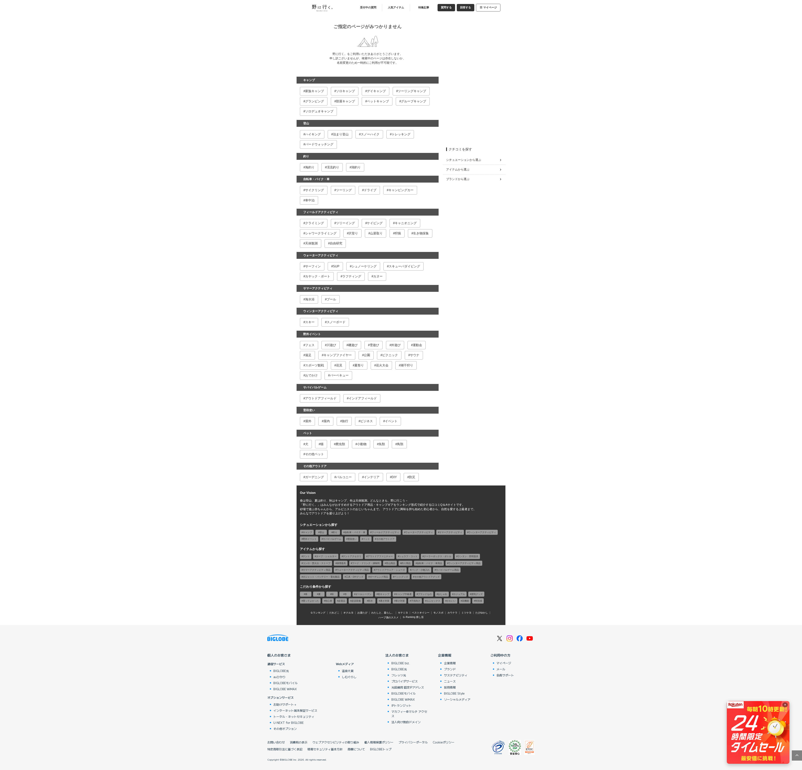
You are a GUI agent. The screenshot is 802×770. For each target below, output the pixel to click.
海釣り (310, 167)
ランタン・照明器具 (468, 556)
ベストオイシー (420, 612)
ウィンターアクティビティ (320, 311)
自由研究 (336, 243)
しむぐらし (349, 677)
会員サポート (505, 675)
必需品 (341, 601)
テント (306, 556)
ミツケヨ (466, 612)
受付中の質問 (368, 7)
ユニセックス (433, 601)
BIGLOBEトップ (380, 749)
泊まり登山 (341, 134)
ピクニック (390, 355)
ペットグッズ (401, 577)
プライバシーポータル (413, 742)
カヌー (378, 276)
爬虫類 (340, 444)
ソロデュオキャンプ (319, 111)
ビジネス (366, 421)
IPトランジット (401, 705)
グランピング (314, 101)
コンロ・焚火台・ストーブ (316, 563)
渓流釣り (333, 167)
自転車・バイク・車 (316, 179)
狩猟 (398, 233)
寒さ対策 (400, 601)
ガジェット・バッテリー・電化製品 (321, 577)
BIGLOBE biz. (400, 663)
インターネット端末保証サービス (295, 710)
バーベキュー (339, 375)
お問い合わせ (276, 742)
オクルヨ (348, 612)
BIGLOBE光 (281, 671)
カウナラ (452, 612)
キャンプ (309, 80)
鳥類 (400, 444)
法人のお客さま (397, 655)
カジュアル (459, 594)
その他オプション (285, 729)
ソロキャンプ (345, 91)
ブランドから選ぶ (458, 179)
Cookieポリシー (443, 742)
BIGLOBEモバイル (285, 683)
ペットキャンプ (378, 101)
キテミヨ (403, 612)
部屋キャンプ (345, 101)
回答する (465, 7)
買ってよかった (311, 601)
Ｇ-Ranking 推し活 (413, 617)
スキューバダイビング (404, 266)
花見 (339, 365)
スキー (310, 322)
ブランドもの (425, 594)
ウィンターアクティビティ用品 (464, 563)
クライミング (314, 223)
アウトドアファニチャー (380, 556)
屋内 (327, 421)
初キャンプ (383, 594)
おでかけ (311, 375)
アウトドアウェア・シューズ (390, 570)
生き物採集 (421, 233)
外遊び (396, 345)
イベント (391, 421)
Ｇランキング (317, 612)
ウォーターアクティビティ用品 (353, 570)
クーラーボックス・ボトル (437, 556)
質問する (446, 7)
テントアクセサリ (352, 556)
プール (331, 299)
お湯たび (362, 612)
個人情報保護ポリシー (378, 742)
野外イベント (312, 334)
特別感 (478, 601)
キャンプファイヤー (338, 355)
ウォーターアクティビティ (320, 255)
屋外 (308, 421)
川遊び (331, 345)
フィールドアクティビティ (320, 212)
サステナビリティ (455, 675)
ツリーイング (345, 223)
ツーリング (344, 190)
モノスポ (438, 612)
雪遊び (374, 345)
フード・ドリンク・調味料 (366, 563)
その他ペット (314, 454)
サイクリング (314, 190)
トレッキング (401, 134)
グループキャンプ (413, 101)
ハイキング (313, 134)
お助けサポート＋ (285, 704)
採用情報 (450, 687)
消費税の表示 (298, 742)
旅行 (345, 421)
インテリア (371, 477)
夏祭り (359, 365)
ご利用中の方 (500, 655)
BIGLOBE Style (454, 693)
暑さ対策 (384, 601)
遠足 (308, 355)
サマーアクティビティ (317, 288)
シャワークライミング (320, 233)
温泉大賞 (348, 671)
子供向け (415, 601)
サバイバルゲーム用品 (447, 570)
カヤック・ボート (317, 276)
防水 (370, 601)
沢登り (353, 233)
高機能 (465, 601)
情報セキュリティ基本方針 (325, 749)
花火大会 (382, 365)
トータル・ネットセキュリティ (293, 716)
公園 (367, 355)
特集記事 (423, 7)
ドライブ (370, 190)
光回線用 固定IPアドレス (407, 687)
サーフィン (313, 266)
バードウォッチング (319, 144)
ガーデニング (314, 477)
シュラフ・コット (408, 556)
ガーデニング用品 (379, 577)
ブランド (450, 669)
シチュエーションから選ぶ (463, 159)
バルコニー (344, 477)
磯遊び (353, 345)
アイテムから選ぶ (458, 169)
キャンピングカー (401, 190)
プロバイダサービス (404, 681)
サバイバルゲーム (315, 387)
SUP (336, 266)
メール (500, 669)
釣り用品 (406, 563)
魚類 (382, 444)
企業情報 (444, 655)
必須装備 (356, 601)
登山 (306, 123)
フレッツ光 (398, 675)
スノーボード (336, 322)
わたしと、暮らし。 (382, 612)
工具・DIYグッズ (354, 577)
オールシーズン (363, 594)
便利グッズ (477, 594)
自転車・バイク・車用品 (429, 563)
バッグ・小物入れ (420, 570)
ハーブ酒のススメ (388, 617)
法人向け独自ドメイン (406, 722)
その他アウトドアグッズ (427, 577)
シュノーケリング (364, 266)
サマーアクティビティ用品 (316, 570)
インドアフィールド (363, 398)
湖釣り (356, 167)
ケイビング (375, 223)
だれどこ (334, 612)
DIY (394, 477)
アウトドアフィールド (320, 398)
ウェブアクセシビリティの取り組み (335, 742)
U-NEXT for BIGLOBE (288, 722)
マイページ (490, 7)
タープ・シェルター (326, 556)
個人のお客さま (279, 655)
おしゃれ (442, 594)
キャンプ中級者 (404, 594)
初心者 (328, 601)
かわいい (451, 601)
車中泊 (310, 200)
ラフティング (351, 276)
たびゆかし (481, 612)
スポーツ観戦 (314, 365)
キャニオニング (406, 223)
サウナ (414, 355)
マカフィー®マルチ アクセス (409, 713)
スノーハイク (370, 134)
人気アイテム (396, 7)
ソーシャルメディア (457, 699)
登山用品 (390, 563)
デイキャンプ (376, 91)
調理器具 (341, 563)
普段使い (309, 410)
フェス (310, 345)
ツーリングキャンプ (412, 91)
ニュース (450, 681)
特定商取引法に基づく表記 (284, 749)
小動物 (362, 444)
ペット (307, 433)
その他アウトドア (315, 466)
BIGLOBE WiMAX (285, 689)
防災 (412, 477)
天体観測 (311, 243)
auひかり (279, 677)
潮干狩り (407, 365)
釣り (306, 156)
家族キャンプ (314, 91)
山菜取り (376, 233)
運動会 (417, 345)
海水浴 (310, 299)
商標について (356, 749)
